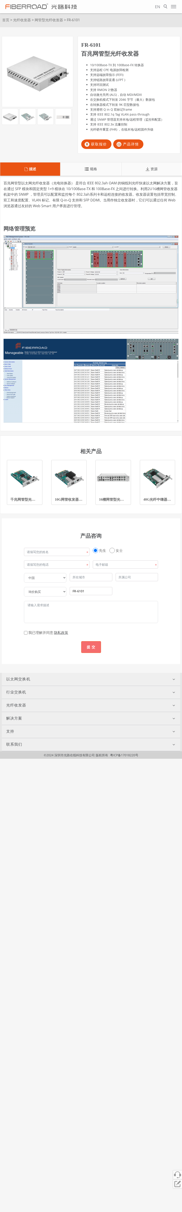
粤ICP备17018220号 (124, 755)
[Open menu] (173, 6)
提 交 (91, 647)
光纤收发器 (22, 19)
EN (157, 6)
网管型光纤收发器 (49, 19)
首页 (5, 19)
